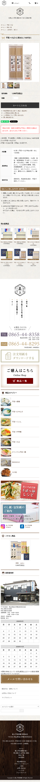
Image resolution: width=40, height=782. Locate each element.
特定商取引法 (21, 761)
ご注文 (21, 766)
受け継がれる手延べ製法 (21, 753)
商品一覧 (9, 27)
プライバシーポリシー (21, 764)
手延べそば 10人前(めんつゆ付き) (20, 263)
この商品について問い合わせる (13, 115)
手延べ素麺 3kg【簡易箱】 (20, 242)
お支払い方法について (9, 693)
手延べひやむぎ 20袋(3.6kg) (33, 242)
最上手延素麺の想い (21, 751)
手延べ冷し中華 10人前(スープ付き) (7, 263)
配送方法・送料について (10, 689)
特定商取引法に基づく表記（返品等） (15, 111)
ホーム (3, 25)
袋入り (16, 29)
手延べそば (10, 25)
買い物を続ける (8, 117)
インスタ (21, 770)
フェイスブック (21, 772)
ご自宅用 (9, 29)
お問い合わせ (21, 768)
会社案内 (21, 757)
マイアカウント (7, 697)
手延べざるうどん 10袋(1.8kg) (33, 263)
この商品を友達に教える (11, 113)
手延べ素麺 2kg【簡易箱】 (7, 242)
